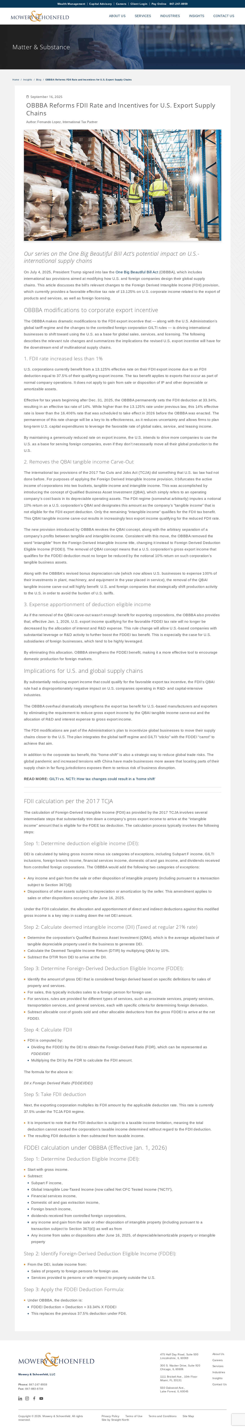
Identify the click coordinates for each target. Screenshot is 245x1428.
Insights (196, 16)
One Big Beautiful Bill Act (137, 272)
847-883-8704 (34, 1388)
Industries (170, 16)
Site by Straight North (115, 1419)
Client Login (139, 3)
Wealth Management (71, 3)
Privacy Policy (110, 1416)
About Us (117, 16)
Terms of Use (133, 1416)
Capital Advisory (100, 3)
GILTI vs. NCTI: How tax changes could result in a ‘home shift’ (102, 779)
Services (143, 16)
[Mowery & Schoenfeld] (40, 16)
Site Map (188, 1416)
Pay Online (159, 3)
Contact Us (223, 16)
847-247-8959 (179, 3)
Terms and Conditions (162, 1416)
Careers (121, 3)
